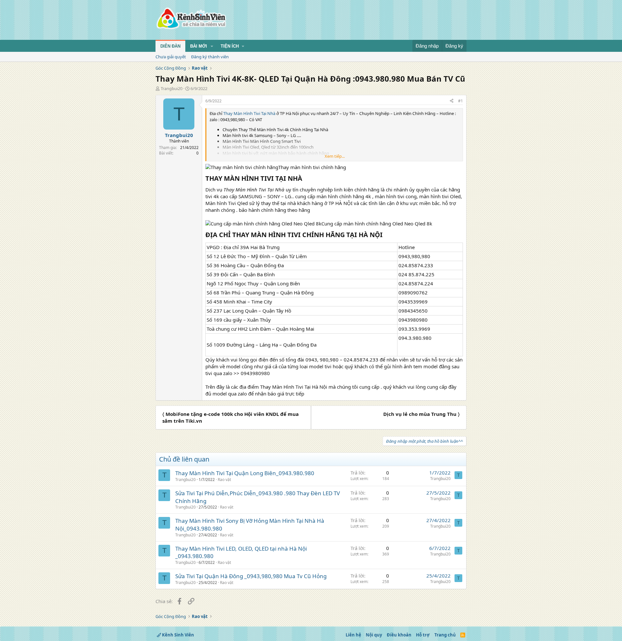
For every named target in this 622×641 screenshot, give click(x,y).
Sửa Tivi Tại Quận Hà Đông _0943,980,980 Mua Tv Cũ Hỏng (251, 576)
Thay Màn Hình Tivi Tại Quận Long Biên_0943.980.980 (244, 473)
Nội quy (374, 635)
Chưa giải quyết (171, 57)
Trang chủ (445, 635)
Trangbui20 (171, 88)
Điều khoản (399, 635)
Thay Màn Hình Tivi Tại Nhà (249, 113)
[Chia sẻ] (451, 101)
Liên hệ (353, 635)
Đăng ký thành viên (210, 57)
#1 (460, 101)
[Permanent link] (305, 179)
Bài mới (198, 46)
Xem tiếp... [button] (335, 156)
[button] (212, 46)
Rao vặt (224, 479)
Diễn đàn (170, 46)
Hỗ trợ (423, 635)
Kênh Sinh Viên (177, 635)
